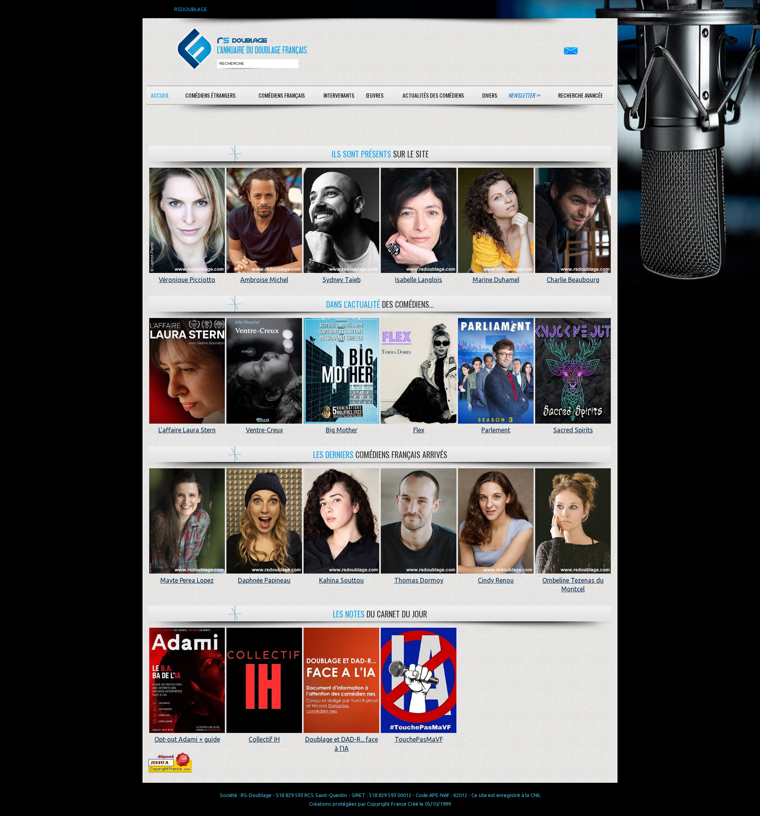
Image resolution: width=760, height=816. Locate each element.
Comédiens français (281, 95)
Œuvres (375, 95)
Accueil (160, 95)
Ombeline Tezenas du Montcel (573, 585)
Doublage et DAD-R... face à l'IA (341, 744)
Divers (489, 95)
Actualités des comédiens (433, 95)
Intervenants (338, 95)
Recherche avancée (580, 95)
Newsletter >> (524, 95)
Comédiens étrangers (210, 95)
